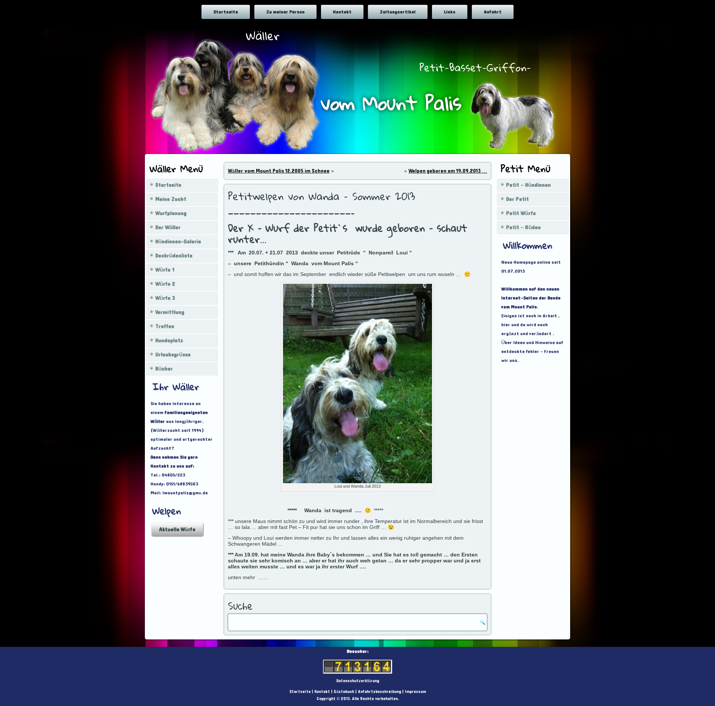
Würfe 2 (165, 284)
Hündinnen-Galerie (178, 242)
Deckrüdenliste (174, 256)
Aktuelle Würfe (177, 529)
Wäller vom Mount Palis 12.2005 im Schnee (279, 171)
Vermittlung (169, 312)
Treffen (164, 326)
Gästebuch (344, 691)
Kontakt (342, 11)
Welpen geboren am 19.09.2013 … (448, 171)
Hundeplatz (169, 341)
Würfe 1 (164, 270)
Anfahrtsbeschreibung (379, 691)
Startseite (225, 11)
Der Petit (517, 199)
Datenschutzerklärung (357, 680)
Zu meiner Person (285, 11)
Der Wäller (168, 227)
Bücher (164, 369)
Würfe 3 (165, 298)
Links (449, 11)
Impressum (415, 691)
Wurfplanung (171, 213)
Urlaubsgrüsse (173, 355)
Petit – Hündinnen (528, 185)
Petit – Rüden (523, 227)
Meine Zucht (170, 199)
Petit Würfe (521, 213)
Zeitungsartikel (398, 11)
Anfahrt (493, 11)
